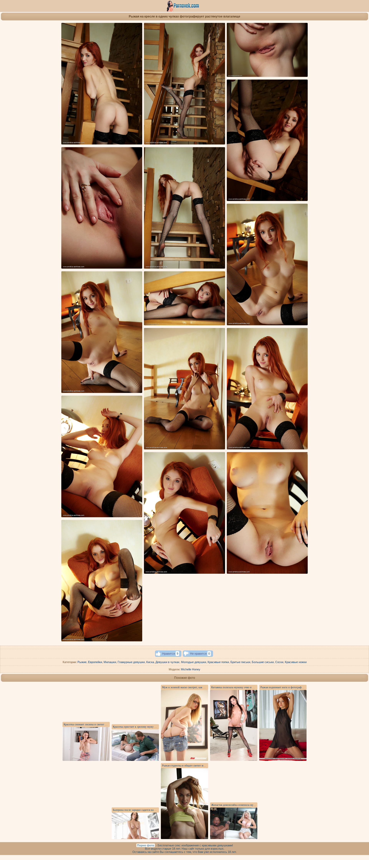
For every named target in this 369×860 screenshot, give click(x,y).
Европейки (95, 662)
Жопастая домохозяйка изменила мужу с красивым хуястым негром (250, 805)
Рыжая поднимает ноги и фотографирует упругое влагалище (295, 687)
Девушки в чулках (167, 662)
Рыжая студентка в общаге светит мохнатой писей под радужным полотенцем (207, 765)
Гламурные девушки (131, 662)
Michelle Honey (190, 669)
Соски (279, 662)
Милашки (110, 662)
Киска (150, 662)
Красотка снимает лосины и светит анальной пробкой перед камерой (104, 724)
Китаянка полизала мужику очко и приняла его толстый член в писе (251, 687)
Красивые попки (218, 662)
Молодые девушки (193, 662)
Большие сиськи (263, 662)
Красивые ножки (296, 662)
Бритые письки (240, 662)
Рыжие (81, 662)
